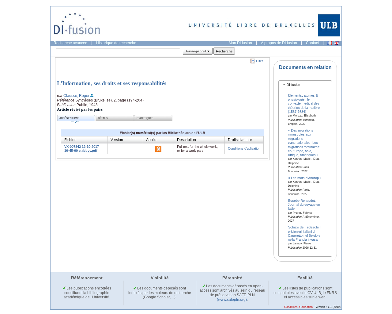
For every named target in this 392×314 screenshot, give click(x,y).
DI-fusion (293, 84)
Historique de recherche (116, 43)
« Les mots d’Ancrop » (305, 177)
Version (117, 140)
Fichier (70, 140)
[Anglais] (336, 43)
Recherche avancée (70, 43)
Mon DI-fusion (240, 43)
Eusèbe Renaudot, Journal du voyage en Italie (304, 204)
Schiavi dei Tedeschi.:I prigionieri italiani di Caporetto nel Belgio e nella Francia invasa (305, 233)
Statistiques (145, 118)
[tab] (305, 84)
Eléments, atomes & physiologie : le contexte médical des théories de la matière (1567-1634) (304, 103)
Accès (151, 140)
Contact (312, 43)
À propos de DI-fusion (279, 43)
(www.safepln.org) (232, 299)
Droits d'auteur (240, 140)
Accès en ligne (69, 118)
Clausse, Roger (76, 96)
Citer (259, 61)
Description (186, 140)
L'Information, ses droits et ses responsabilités (111, 83)
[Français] (329, 43)
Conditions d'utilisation (244, 148)
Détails (102, 118)
